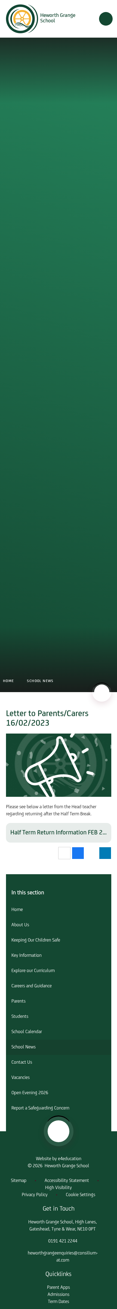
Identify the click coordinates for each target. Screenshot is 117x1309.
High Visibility (58, 1188)
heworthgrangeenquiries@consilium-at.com (63, 1257)
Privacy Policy (35, 1195)
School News (40, 681)
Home (8, 681)
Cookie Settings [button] (80, 1195)
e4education (69, 1159)
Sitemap (18, 1180)
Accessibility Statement (67, 1180)
